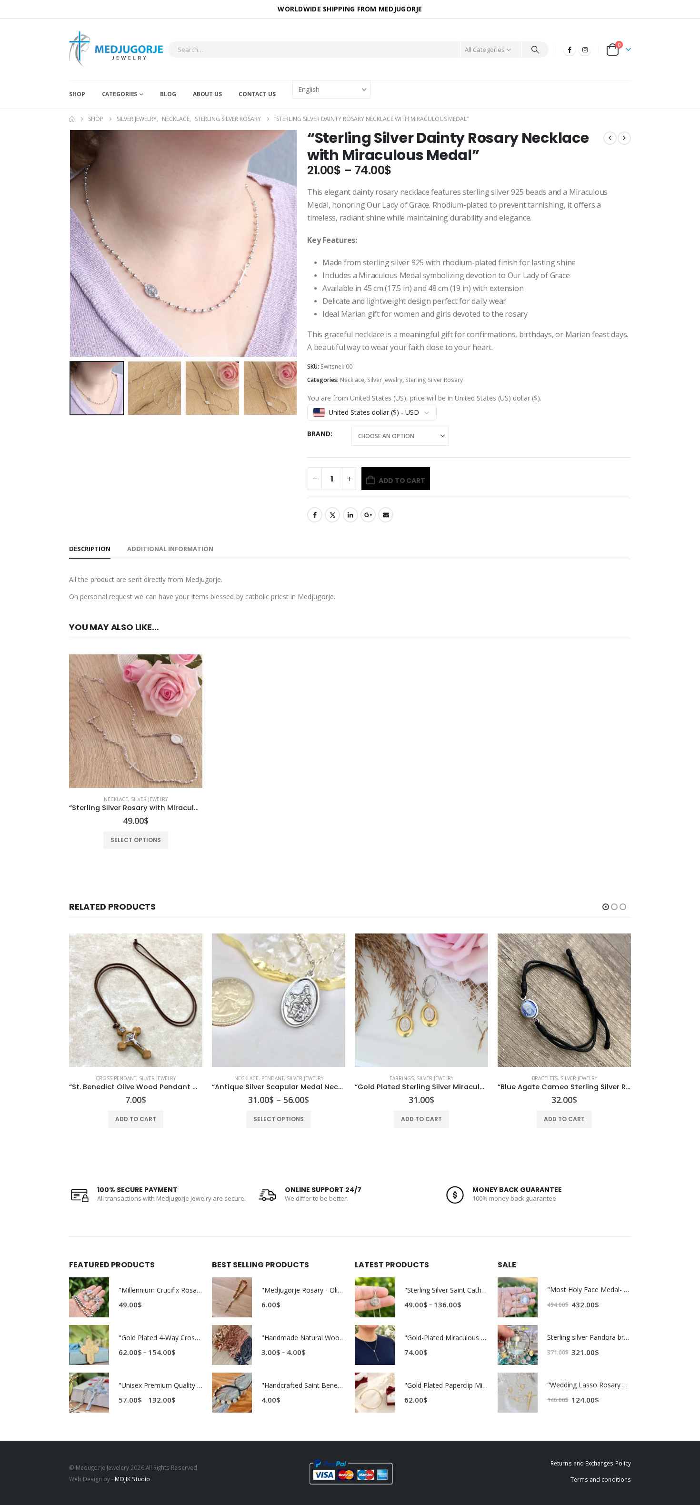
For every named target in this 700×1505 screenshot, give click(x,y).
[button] (71, 243)
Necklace (352, 380)
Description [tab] (89, 548)
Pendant (130, 1078)
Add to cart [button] (278, 1119)
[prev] (610, 138)
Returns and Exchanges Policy (590, 1463)
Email (385, 514)
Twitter (332, 514)
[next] (624, 138)
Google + (368, 514)
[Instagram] (585, 49)
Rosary (544, 1078)
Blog (168, 94)
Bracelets (402, 1078)
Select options (135, 840)
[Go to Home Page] (72, 119)
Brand (318, 433)
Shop (77, 94)
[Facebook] (569, 49)
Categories (120, 94)
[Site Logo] (116, 49)
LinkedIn (350, 514)
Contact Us (257, 94)
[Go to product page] (135, 721)
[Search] (535, 49)
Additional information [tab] (170, 548)
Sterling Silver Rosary (434, 380)
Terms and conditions (600, 1479)
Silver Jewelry (384, 380)
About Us (207, 94)
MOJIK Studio (132, 1479)
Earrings (259, 1078)
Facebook (314, 514)
